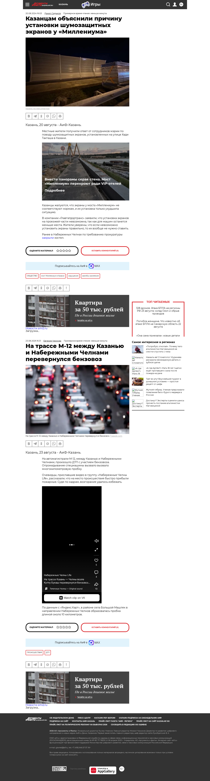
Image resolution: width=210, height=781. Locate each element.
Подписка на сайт (59, 721)
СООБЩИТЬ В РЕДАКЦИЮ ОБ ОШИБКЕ (129, 725)
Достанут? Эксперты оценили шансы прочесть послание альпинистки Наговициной (165, 403)
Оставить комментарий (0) (105, 251)
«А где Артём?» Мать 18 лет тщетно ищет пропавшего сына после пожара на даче (164, 371)
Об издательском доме (62, 718)
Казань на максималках (38, 108)
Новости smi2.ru (36, 328)
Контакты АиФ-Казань (83, 721)
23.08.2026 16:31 (33, 341)
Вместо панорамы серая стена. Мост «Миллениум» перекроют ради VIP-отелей (83, 181)
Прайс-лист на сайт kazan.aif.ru (153, 721)
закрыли (48, 237)
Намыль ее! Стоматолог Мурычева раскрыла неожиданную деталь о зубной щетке (163, 360)
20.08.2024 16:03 (34, 13)
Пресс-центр (84, 718)
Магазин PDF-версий (104, 718)
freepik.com (116, 436)
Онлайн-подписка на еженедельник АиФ (140, 718)
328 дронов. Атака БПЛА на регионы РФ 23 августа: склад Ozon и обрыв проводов (158, 311)
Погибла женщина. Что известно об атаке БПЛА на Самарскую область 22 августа (158, 324)
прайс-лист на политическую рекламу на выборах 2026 (78, 725)
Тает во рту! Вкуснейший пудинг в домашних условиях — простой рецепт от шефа (163, 381)
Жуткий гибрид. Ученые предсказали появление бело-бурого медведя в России (165, 392)
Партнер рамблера (78, 769)
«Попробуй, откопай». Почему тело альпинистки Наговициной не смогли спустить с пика (164, 349)
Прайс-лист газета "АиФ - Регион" (116, 721)
